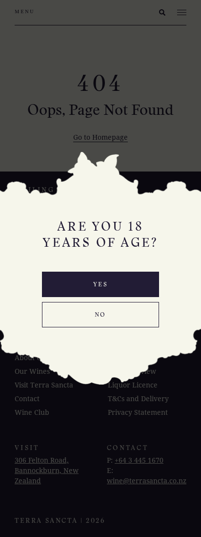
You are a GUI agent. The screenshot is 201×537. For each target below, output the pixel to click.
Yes (100, 285)
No (100, 315)
